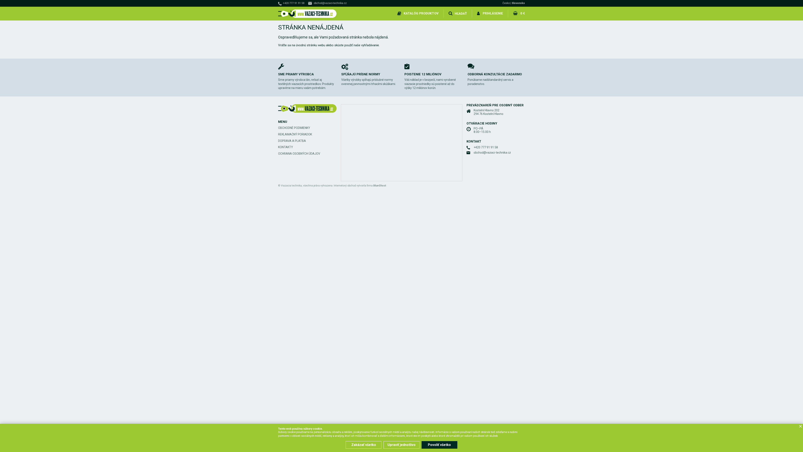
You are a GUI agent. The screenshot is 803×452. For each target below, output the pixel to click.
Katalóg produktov (421, 13)
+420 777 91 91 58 (293, 3)
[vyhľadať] (450, 13)
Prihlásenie (493, 13)
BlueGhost (379, 185)
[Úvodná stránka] (307, 13)
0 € (522, 13)
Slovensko (518, 3)
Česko (506, 3)
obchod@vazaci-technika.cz (330, 3)
